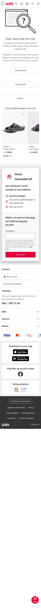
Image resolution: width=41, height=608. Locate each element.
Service (5, 319)
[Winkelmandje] (38, 3)
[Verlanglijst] (33, 3)
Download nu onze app (20, 346)
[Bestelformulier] (27, 3)
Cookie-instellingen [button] (26, 418)
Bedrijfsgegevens (28, 413)
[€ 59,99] (14, 127)
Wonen (20, 98)
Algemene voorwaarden (16, 407)
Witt (4, 311)
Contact (6, 269)
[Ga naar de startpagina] (9, 3)
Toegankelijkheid (12, 413)
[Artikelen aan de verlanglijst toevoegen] (24, 114)
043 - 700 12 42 (11, 303)
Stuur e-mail (11, 277)
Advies (5, 326)
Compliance (11, 418)
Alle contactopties (14, 284)
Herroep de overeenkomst (20, 401)
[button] (3, 3)
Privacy (31, 407)
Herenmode (20, 84)
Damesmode (20, 70)
